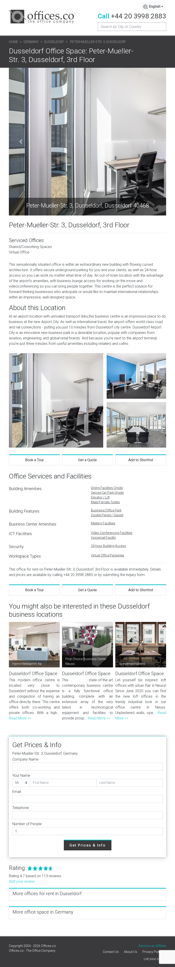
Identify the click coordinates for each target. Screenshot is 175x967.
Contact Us (111, 952)
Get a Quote (87, 460)
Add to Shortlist (140, 460)
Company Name (25, 759)
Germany (31, 42)
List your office (154, 959)
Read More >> (20, 718)
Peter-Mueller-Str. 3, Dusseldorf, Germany (45, 753)
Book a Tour (34, 460)
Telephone (20, 808)
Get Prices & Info (87, 845)
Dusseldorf (54, 42)
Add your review (22, 881)
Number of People (27, 824)
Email (16, 791)
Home (13, 42)
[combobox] (154, 6)
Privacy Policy (152, 952)
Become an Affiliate (152, 946)
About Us (130, 952)
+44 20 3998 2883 (138, 16)
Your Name (21, 775)
